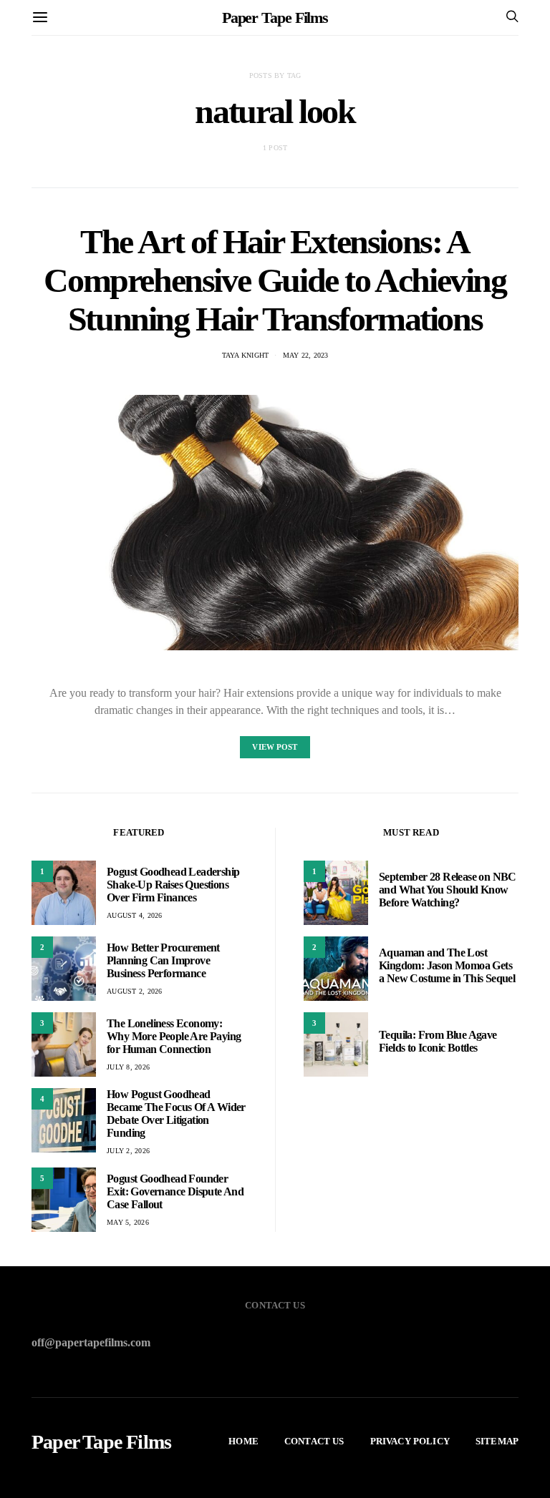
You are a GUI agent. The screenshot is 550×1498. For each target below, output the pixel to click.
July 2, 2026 (128, 1151)
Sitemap (497, 1441)
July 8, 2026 (128, 1067)
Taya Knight (245, 355)
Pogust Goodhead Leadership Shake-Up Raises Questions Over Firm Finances (173, 885)
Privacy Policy (410, 1441)
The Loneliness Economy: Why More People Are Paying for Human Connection (174, 1036)
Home (243, 1441)
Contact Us (314, 1441)
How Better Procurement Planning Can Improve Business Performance (163, 960)
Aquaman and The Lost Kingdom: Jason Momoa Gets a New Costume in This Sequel (447, 965)
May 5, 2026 (128, 1222)
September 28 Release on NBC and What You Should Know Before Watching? (447, 890)
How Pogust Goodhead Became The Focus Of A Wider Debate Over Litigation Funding (176, 1113)
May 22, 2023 (306, 355)
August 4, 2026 (135, 915)
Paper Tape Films (275, 17)
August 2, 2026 (135, 991)
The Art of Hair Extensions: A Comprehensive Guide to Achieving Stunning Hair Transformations (275, 280)
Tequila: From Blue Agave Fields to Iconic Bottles (438, 1041)
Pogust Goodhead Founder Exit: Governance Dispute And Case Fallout (175, 1191)
